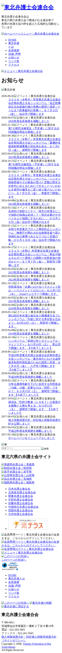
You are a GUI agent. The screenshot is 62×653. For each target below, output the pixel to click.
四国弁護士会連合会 (20, 510)
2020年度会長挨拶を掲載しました (29, 308)
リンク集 (13, 61)
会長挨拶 (13, 50)
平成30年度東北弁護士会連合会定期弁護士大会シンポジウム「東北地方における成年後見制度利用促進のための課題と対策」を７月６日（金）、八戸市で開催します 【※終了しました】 (34, 362)
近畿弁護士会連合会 (20, 503)
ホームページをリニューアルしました (31, 438)
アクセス (13, 64)
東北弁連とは (16, 578)
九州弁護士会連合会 (20, 514)
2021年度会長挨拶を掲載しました (29, 301)
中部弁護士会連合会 (20, 499)
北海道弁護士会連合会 (22, 492)
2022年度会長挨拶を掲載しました (29, 279)
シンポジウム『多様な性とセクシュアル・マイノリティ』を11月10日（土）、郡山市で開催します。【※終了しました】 (34, 344)
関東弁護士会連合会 (20, 496)
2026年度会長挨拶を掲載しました (29, 121)
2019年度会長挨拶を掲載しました (29, 333)
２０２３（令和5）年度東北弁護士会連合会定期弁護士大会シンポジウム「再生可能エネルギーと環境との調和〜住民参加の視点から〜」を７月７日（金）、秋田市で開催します (34, 258)
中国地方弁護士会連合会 (23, 506)
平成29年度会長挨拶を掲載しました (30, 430)
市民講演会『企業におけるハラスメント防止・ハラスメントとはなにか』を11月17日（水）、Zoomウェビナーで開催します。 (34, 290)
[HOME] (27, 7)
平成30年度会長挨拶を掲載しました (30, 376)
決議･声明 (14, 53)
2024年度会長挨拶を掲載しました (29, 204)
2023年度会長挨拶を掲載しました (29, 272)
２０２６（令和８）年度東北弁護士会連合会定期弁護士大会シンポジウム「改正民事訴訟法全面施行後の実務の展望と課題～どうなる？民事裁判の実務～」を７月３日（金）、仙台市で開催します (34, 106)
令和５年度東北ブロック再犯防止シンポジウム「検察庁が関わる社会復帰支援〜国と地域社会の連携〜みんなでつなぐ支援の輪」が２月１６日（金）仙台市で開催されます (34, 236)
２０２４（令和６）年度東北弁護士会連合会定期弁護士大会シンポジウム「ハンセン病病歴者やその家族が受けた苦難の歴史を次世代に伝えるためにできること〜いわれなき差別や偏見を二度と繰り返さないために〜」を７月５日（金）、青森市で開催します (34, 186)
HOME (12, 39)
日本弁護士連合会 (19, 488)
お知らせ (13, 57)
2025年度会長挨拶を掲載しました (29, 157)
